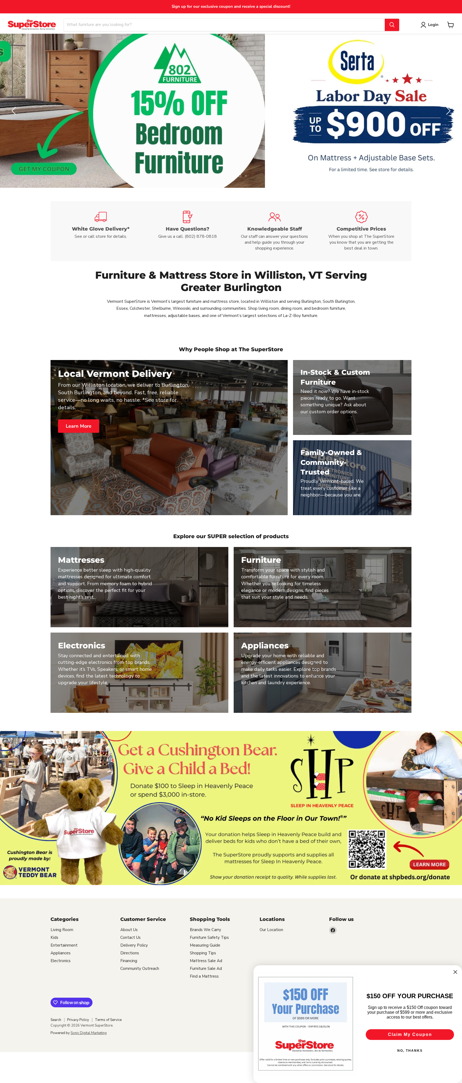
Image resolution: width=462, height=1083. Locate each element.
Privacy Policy (78, 1019)
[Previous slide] (14, 110)
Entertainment (64, 945)
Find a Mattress (204, 976)
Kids (54, 937)
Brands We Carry (205, 929)
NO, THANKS (410, 1051)
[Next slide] (447, 110)
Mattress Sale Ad (206, 960)
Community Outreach (139, 968)
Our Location (271, 929)
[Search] (392, 25)
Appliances (61, 953)
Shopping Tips (203, 953)
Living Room (62, 929)
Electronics (61, 960)
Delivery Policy (134, 945)
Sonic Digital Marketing (89, 1033)
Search (56, 1019)
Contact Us (130, 937)
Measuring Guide (205, 945)
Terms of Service (108, 1019)
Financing (128, 960)
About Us (129, 929)
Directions (129, 953)
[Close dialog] (455, 972)
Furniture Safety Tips (209, 937)
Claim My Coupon (410, 1034)
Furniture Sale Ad (206, 968)
